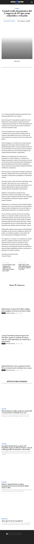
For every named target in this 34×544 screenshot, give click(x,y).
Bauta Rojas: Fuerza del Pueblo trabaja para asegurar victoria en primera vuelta (16, 310)
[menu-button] (3, 2)
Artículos (5, 518)
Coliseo (3, 370)
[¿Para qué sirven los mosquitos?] (17, 506)
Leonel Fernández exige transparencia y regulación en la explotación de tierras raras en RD (8, 268)
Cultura (3, 343)
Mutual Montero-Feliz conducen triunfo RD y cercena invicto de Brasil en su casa (16, 367)
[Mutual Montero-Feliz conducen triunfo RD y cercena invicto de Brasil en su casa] (17, 356)
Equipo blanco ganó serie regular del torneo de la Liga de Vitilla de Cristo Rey (24, 267)
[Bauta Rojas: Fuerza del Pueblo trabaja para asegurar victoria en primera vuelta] (17, 299)
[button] (31, 2)
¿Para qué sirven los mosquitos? (12, 521)
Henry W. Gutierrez (10, 21)
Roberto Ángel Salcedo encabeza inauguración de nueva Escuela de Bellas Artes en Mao (15, 486)
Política (17, 8)
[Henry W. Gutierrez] (17, 279)
